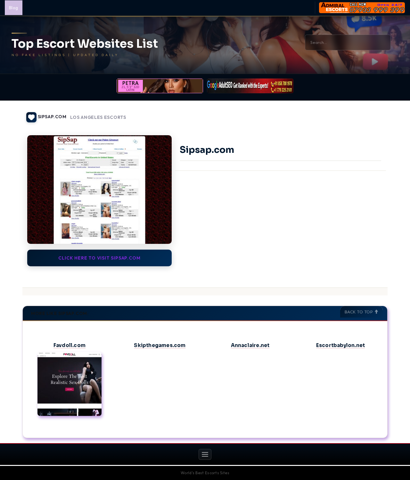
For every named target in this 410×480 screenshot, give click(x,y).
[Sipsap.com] (99, 189)
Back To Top (359, 311)
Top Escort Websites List (85, 43)
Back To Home (371, 113)
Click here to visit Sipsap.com (99, 258)
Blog (13, 7)
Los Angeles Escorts (98, 117)
